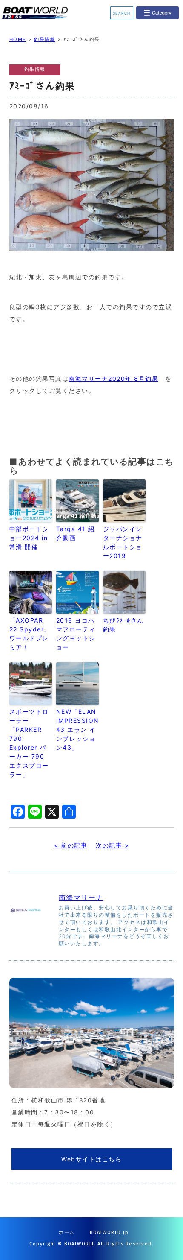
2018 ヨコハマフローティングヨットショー (76, 634)
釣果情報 (44, 39)
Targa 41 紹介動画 (75, 533)
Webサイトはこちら (91, 1159)
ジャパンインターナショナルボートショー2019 (123, 542)
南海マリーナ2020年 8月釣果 (113, 378)
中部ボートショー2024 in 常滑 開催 (29, 537)
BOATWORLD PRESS (42, 13)
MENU (157, 12)
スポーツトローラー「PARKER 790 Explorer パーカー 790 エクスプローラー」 (29, 743)
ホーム (67, 1232)
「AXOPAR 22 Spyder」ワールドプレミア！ (30, 634)
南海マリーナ (81, 897)
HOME (17, 39)
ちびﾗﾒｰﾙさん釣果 (123, 625)
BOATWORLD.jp (109, 1232)
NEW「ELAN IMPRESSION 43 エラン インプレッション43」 (77, 729)
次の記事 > (112, 845)
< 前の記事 (70, 845)
